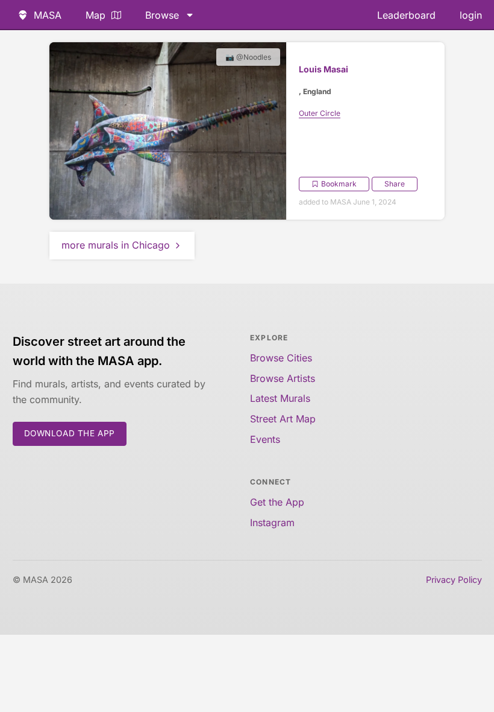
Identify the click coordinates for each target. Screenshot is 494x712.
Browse (162, 15)
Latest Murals (280, 398)
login (471, 15)
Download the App (70, 433)
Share (394, 183)
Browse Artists (282, 378)
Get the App (277, 502)
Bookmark (339, 183)
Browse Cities (281, 358)
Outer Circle (319, 113)
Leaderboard (406, 15)
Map (95, 15)
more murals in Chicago (115, 245)
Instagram (272, 523)
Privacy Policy (454, 579)
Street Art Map (283, 419)
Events (265, 439)
